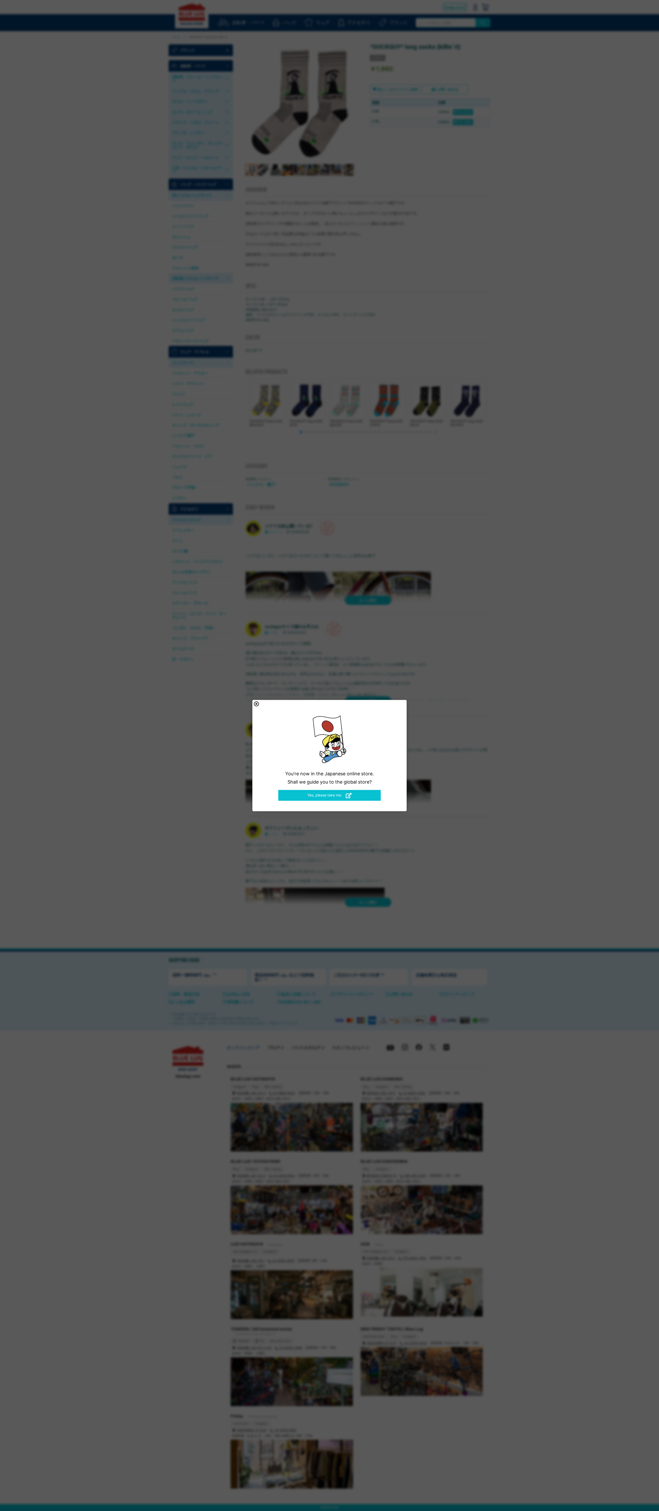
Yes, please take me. (325, 795)
